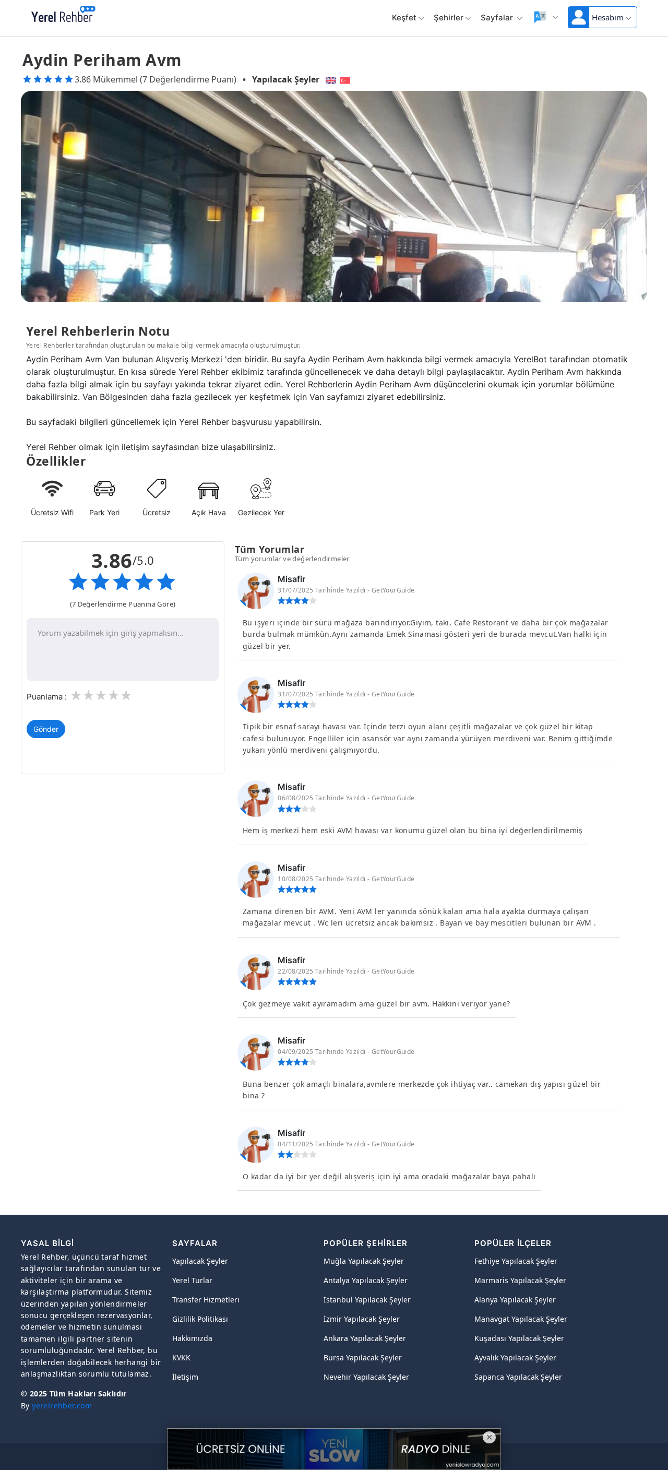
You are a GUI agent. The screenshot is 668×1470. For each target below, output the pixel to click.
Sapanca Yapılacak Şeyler (518, 1377)
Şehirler (448, 17)
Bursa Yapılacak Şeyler (363, 1357)
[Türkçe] (346, 79)
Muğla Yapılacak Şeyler (364, 1261)
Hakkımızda (192, 1338)
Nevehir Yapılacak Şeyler (366, 1377)
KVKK (181, 1357)
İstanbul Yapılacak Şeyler (367, 1300)
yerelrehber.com (62, 1405)
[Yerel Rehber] (63, 14)
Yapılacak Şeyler (285, 79)
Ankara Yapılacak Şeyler (365, 1338)
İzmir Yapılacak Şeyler (362, 1319)
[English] (329, 79)
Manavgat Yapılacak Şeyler (520, 1319)
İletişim (185, 1377)
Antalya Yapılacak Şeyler (366, 1280)
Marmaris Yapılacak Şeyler (520, 1280)
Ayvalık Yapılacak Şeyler (515, 1357)
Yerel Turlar (192, 1280)
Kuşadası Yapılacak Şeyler (519, 1338)
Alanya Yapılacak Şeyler (515, 1300)
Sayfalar (498, 17)
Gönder (45, 729)
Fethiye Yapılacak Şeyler (515, 1261)
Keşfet (404, 17)
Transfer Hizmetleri (206, 1300)
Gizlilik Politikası (200, 1319)
